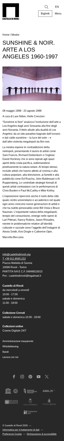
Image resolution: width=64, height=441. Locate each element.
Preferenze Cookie (12, 434)
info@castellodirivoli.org (16, 254)
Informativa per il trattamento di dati (20, 429)
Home (6, 34)
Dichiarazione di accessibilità (41, 434)
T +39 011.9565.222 (14, 258)
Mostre (15, 34)
